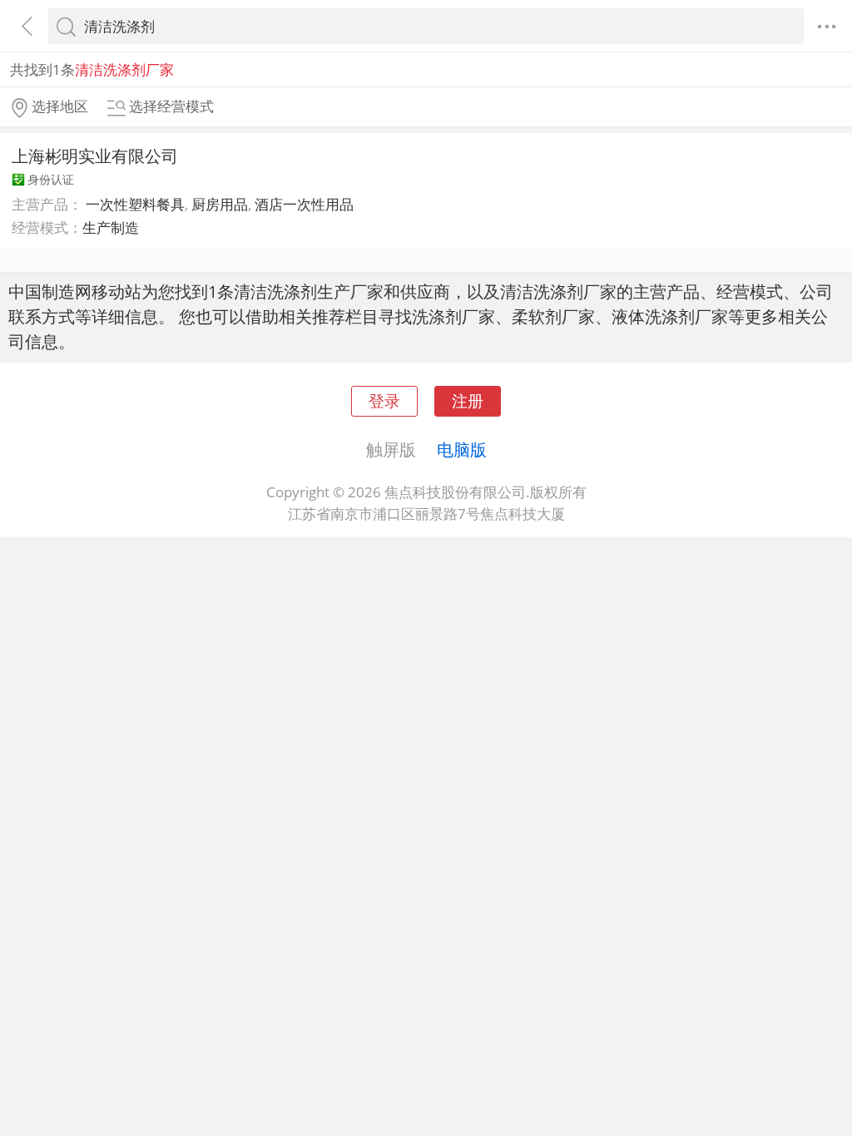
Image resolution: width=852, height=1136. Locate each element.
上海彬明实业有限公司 (95, 155)
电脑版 (462, 449)
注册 (467, 400)
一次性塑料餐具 (135, 204)
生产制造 (110, 227)
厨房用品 (219, 204)
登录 (384, 400)
